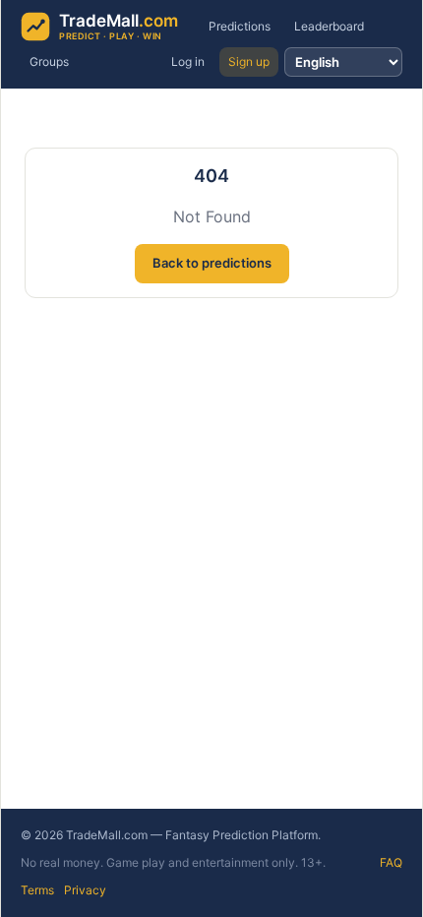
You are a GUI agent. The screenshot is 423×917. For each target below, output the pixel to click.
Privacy (85, 890)
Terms (37, 890)
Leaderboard (329, 26)
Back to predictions (212, 263)
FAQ (391, 862)
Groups (49, 61)
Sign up (249, 61)
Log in (188, 61)
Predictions (240, 26)
